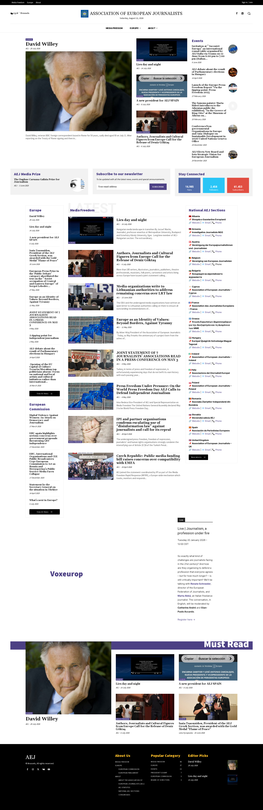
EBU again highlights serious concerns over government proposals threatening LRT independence (43, 438)
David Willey (42, 44)
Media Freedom (143, 132)
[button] (249, 13)
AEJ (27, 48)
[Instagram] (33, 769)
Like (189, 179)
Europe (29, 40)
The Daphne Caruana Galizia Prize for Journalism (37, 181)
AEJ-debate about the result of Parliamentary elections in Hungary (208, 72)
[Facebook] (237, 13)
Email (207, 222)
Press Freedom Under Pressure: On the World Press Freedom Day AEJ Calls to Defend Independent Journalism (148, 389)
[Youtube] (49, 769)
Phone (218, 222)
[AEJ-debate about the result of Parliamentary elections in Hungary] (232, 72)
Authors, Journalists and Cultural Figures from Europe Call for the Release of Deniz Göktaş (159, 139)
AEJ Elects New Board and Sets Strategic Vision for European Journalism (208, 154)
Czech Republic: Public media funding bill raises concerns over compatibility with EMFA (148, 459)
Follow (213, 179)
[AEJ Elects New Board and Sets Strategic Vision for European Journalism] (232, 154)
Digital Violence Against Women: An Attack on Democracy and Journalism (43, 419)
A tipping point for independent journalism (44, 337)
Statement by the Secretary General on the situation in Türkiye (43, 487)
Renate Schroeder (201, 583)
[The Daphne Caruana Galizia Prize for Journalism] (77, 185)
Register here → (186, 619)
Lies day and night (148, 64)
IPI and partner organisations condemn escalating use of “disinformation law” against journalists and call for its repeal (143, 424)
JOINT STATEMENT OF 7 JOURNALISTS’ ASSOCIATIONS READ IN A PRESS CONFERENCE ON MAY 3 (44, 319)
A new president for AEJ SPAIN (157, 100)
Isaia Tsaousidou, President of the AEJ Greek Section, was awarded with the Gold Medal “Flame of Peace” (43, 255)
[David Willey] (79, 91)
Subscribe (158, 186)
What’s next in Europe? (43, 500)
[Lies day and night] (161, 49)
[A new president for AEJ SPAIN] (161, 85)
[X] (38, 769)
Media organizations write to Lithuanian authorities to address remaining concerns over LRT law (144, 290)
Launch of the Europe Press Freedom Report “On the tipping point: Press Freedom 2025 (208, 89)
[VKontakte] (44, 769)
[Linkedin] (242, 13)
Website (196, 222)
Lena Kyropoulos (186, 733)
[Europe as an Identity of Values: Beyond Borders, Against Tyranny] (90, 329)
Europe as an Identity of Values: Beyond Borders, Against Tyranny (44, 299)
